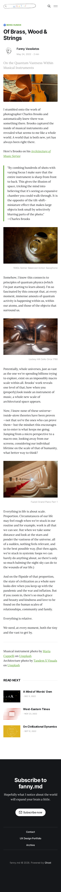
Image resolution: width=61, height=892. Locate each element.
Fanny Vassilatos (28, 49)
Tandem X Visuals (45, 660)
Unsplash (25, 656)
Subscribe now (32, 812)
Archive (30, 845)
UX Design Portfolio (30, 838)
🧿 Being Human (12, 25)
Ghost (48, 862)
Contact (30, 831)
